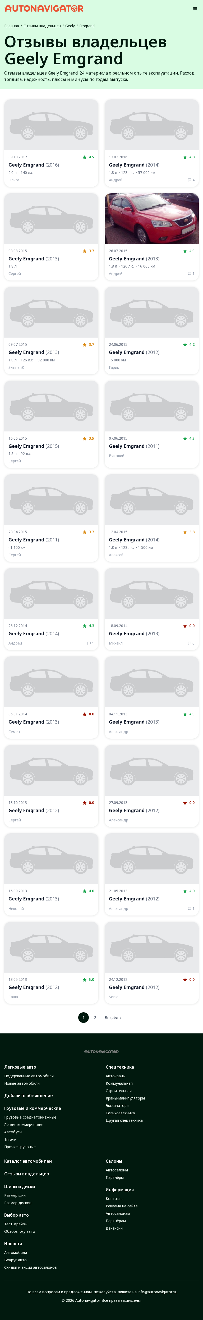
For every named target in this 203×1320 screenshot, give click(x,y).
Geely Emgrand (33, 165)
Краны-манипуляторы (125, 1098)
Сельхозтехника (120, 1112)
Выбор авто (16, 1215)
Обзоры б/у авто (19, 1231)
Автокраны (116, 1075)
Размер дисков (17, 1202)
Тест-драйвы (15, 1223)
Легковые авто (20, 1067)
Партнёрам (116, 1220)
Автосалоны (117, 1169)
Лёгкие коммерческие (23, 1124)
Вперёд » (113, 1017)
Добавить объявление (28, 1095)
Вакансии (114, 1228)
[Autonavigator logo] (44, 8)
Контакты (114, 1198)
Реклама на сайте (122, 1205)
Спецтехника (120, 1067)
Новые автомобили (22, 1083)
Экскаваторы (117, 1105)
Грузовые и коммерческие (32, 1108)
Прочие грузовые (20, 1146)
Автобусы (13, 1131)
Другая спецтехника (124, 1120)
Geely (70, 25)
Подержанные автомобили (29, 1075)
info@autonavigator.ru (157, 1291)
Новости (13, 1244)
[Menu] (195, 8)
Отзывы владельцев (42, 25)
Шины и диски (19, 1186)
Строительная (119, 1090)
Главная (11, 25)
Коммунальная (119, 1083)
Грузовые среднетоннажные (30, 1117)
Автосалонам (118, 1213)
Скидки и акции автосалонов (30, 1267)
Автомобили (15, 1252)
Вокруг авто (15, 1259)
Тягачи (10, 1139)
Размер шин (15, 1195)
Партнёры (115, 1177)
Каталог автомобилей (28, 1161)
